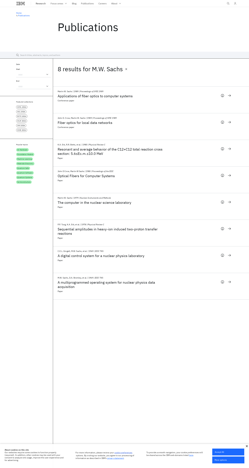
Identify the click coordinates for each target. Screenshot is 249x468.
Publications (24, 15)
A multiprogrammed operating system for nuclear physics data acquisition (106, 284)
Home (19, 13)
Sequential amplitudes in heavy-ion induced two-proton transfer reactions (108, 231)
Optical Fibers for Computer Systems (86, 176)
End (17, 81)
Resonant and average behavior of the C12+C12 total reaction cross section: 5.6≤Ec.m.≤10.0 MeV (110, 151)
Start (18, 69)
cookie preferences (123, 452)
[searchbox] (124, 55)
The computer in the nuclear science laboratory (94, 202)
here (191, 455)
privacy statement (115, 458)
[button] (247, 446)
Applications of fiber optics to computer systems (95, 96)
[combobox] (33, 74)
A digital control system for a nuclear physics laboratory (101, 256)
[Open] (47, 74)
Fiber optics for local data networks (85, 122)
